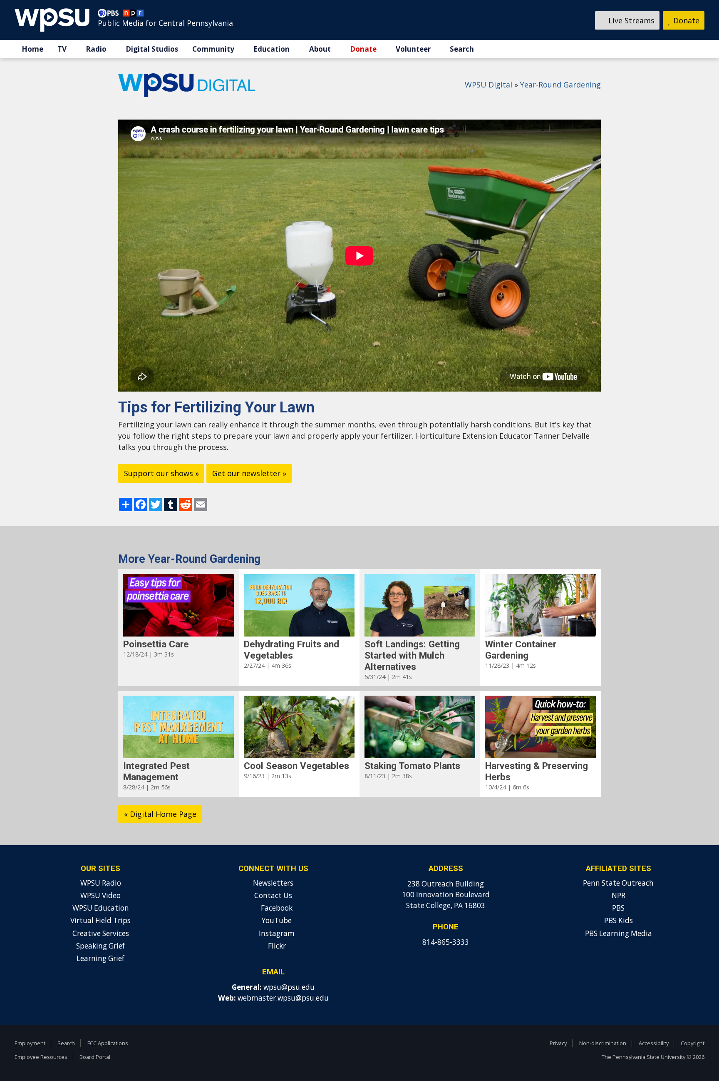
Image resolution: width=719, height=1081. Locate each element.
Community (213, 49)
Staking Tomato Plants (412, 765)
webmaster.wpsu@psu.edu (283, 998)
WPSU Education (100, 908)
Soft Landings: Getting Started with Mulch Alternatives (412, 655)
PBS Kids (618, 920)
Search (462, 49)
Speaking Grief (100, 946)
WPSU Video (100, 895)
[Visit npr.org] (133, 15)
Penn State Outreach (618, 883)
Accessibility (654, 1043)
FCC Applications (107, 1043)
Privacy (558, 1043)
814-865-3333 (445, 942)
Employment (30, 1043)
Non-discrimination (602, 1043)
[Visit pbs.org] (110, 15)
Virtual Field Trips (100, 920)
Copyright (692, 1043)
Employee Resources (41, 1057)
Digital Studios (152, 49)
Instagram (276, 933)
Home (32, 49)
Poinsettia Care (156, 644)
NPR (618, 895)
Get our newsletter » (249, 473)
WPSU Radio (100, 883)
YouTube (276, 920)
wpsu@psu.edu (289, 987)
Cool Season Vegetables (296, 765)
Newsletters (273, 883)
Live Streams (630, 20)
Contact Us (273, 895)
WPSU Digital (488, 85)
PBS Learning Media (618, 933)
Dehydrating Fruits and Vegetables (291, 650)
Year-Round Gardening (560, 85)
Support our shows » (161, 473)
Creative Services (100, 933)
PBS (618, 908)
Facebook (276, 908)
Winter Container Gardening (520, 650)
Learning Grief (100, 958)
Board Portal (94, 1057)
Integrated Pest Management (156, 771)
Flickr (276, 946)
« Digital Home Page (160, 814)
